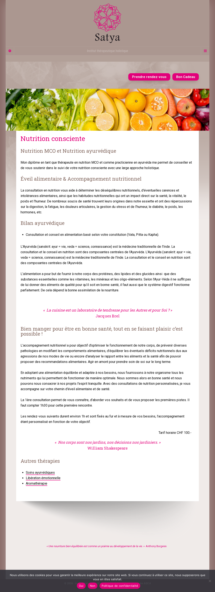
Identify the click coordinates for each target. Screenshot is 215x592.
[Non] (210, 581)
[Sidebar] (10, 51)
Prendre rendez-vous (149, 77)
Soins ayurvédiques (40, 473)
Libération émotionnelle (43, 478)
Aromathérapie (36, 483)
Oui (81, 585)
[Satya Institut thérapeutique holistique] (107, 23)
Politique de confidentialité (120, 585)
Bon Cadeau (185, 77)
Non (93, 585)
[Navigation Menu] (205, 51)
